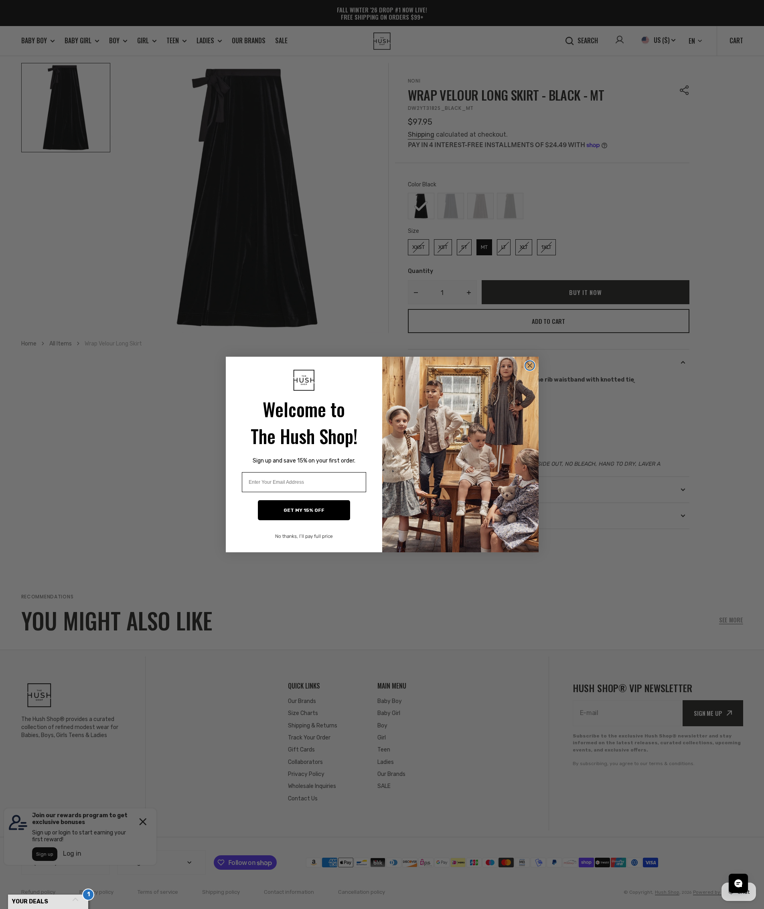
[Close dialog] (530, 365)
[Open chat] (738, 883)
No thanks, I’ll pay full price (304, 536)
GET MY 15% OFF (304, 510)
